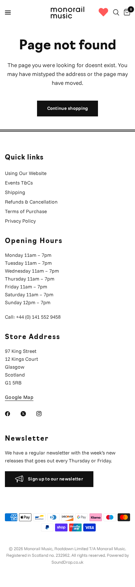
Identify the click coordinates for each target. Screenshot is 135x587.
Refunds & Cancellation (31, 202)
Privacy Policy (20, 221)
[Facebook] (12, 413)
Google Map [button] (19, 397)
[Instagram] (43, 413)
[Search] (116, 12)
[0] (126, 12)
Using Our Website (26, 173)
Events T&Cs (19, 183)
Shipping (15, 192)
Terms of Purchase (26, 211)
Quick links (24, 158)
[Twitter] (28, 413)
